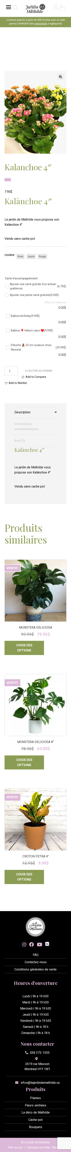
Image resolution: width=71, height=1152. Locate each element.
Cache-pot (35, 1120)
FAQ (35, 955)
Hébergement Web (38, 1147)
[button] (60, 77)
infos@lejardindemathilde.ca (40, 1083)
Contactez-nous (36, 962)
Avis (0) (19, 441)
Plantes (35, 1098)
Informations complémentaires (26, 426)
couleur (10, 255)
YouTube (39, 944)
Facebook (31, 944)
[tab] (35, 412)
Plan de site (15, 1147)
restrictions (41, 23)
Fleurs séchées (35, 1105)
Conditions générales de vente (35, 969)
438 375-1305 (40, 1053)
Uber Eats (47, 944)
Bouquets (35, 1127)
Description (22, 412)
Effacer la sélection (55, 302)
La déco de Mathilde (35, 1112)
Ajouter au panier (38, 370)
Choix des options (24, 647)
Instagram (24, 944)
